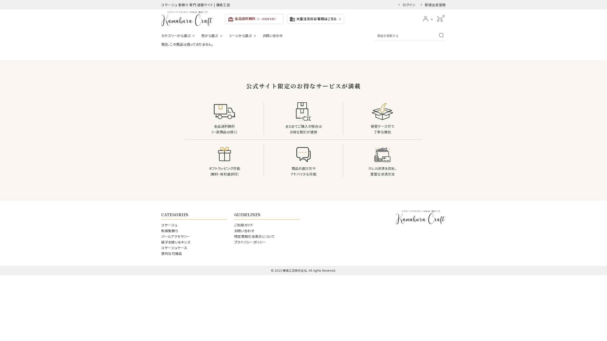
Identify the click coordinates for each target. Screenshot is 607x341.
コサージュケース (174, 247)
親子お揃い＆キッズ (175, 242)
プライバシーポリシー (250, 242)
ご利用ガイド (243, 225)
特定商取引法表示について (254, 236)
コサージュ (169, 225)
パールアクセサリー (175, 236)
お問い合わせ (273, 35)
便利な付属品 (171, 253)
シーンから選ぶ (240, 35)
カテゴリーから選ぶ (175, 35)
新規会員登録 (435, 4)
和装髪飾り (169, 230)
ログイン (409, 4)
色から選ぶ (209, 35)
